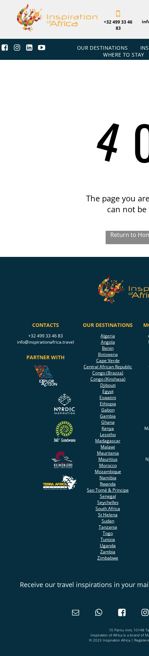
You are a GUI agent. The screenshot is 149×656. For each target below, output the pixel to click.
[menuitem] (103, 47)
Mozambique (108, 471)
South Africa (107, 508)
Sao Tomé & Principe (108, 490)
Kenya (108, 428)
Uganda (108, 545)
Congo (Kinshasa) (107, 379)
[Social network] (4, 48)
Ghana (108, 422)
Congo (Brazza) (107, 373)
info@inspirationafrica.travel (45, 342)
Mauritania (108, 453)
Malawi (108, 447)
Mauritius (108, 459)
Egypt (108, 391)
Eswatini (107, 397)
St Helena (108, 515)
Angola (108, 342)
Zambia (107, 552)
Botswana (108, 354)
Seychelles (108, 502)
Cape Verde (108, 360)
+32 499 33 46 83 (45, 336)
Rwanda (108, 484)
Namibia (107, 478)
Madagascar (107, 441)
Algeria (108, 336)
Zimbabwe (107, 558)
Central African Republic (108, 367)
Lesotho (108, 434)
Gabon (108, 410)
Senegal (108, 496)
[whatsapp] (98, 613)
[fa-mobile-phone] (118, 16)
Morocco (108, 465)
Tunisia (108, 539)
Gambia (108, 416)
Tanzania (108, 527)
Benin (108, 348)
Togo (108, 533)
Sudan (108, 521)
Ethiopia (108, 404)
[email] (75, 613)
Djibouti (108, 385)
